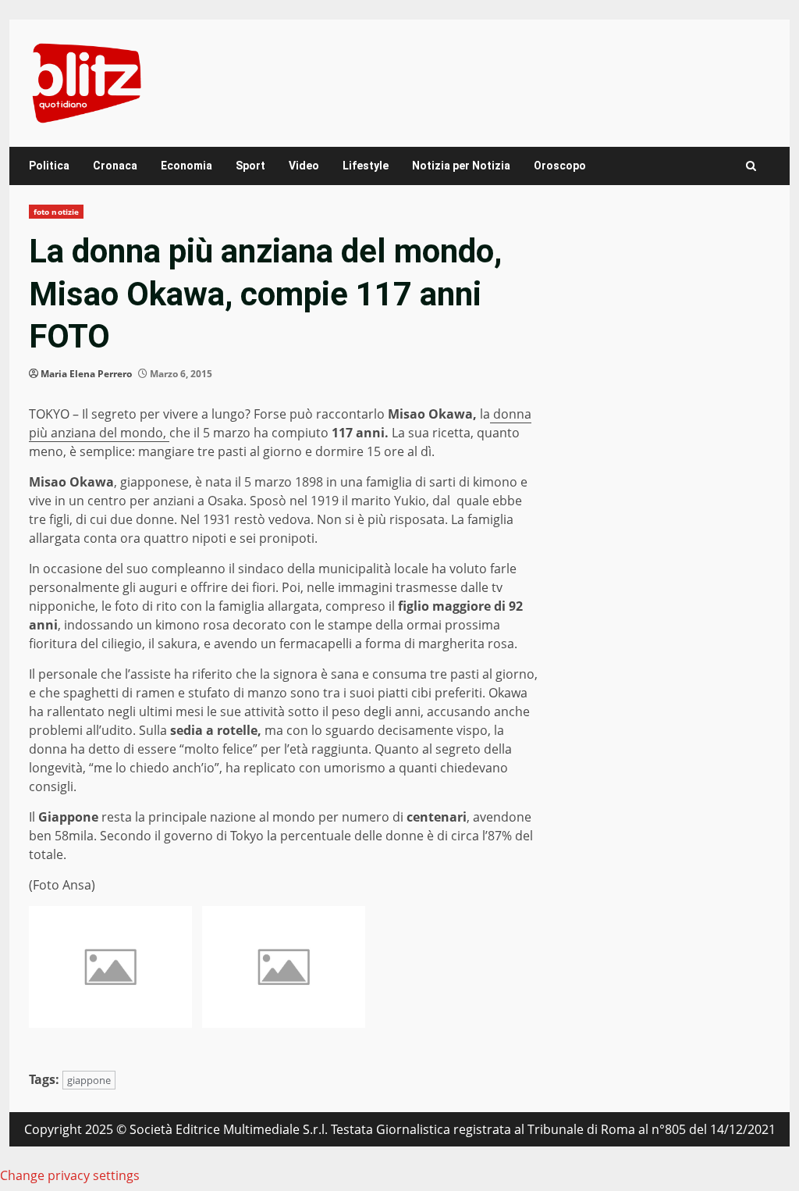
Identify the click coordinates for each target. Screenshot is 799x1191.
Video (304, 165)
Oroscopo (560, 165)
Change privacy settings (70, 1175)
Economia (186, 165)
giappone (89, 1080)
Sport (250, 165)
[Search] (751, 166)
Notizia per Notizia (461, 165)
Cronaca (115, 165)
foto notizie (56, 211)
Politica (49, 165)
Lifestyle (366, 165)
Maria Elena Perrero (86, 373)
